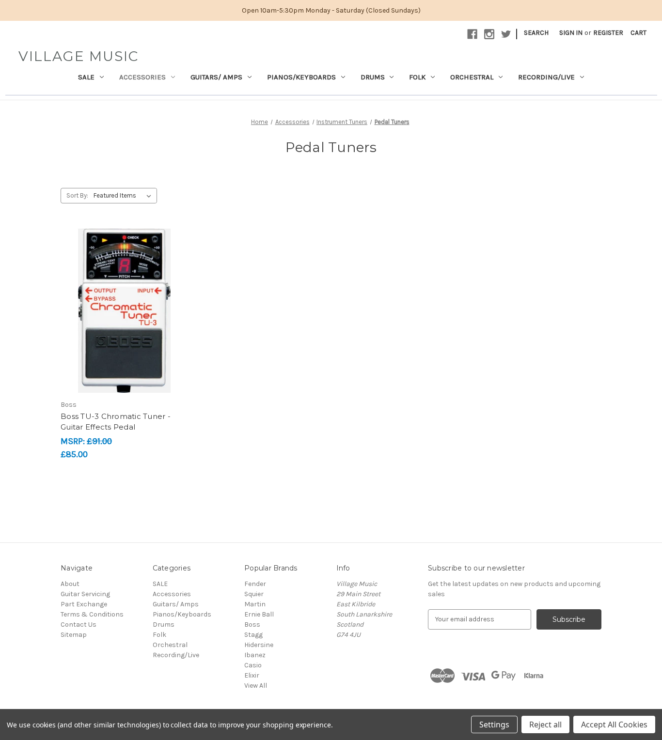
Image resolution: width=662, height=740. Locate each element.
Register (608, 33)
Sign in (571, 33)
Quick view (122, 293)
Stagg (253, 635)
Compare (121, 311)
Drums (373, 77)
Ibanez (255, 655)
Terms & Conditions (92, 614)
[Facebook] (472, 34)
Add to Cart (124, 328)
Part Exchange (84, 604)
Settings (494, 724)
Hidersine (258, 645)
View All (255, 685)
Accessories (142, 77)
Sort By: (77, 195)
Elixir (251, 675)
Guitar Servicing (85, 594)
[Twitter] (506, 34)
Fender (255, 584)
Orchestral (471, 77)
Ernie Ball (259, 614)
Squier (254, 594)
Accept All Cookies (614, 724)
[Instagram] (489, 34)
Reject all (545, 724)
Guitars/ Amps (216, 77)
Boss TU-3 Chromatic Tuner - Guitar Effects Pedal (116, 422)
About (70, 584)
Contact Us (78, 624)
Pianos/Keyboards (301, 77)
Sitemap (74, 635)
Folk (417, 77)
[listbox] (124, 195)
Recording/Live (546, 77)
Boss (252, 624)
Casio (253, 665)
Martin (255, 604)
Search (536, 33)
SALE (86, 77)
